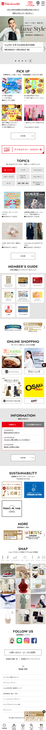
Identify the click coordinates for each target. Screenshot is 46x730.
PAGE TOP (23, 669)
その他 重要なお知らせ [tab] (33, 424)
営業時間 (4, 728)
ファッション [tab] (37, 170)
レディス (38, 560)
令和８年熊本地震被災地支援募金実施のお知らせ (23, 10)
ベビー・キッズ (25, 560)
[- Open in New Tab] (7, 571)
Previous (1, 48)
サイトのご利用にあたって (11, 677)
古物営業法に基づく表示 (10, 694)
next (44, 327)
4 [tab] (25, 60)
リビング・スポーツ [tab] (23, 177)
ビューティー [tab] (37, 177)
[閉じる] (44, 711)
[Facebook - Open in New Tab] (34, 642)
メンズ (32, 560)
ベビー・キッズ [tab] (8, 177)
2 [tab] (19, 60)
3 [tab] (22, 60)
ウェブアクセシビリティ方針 (11, 704)
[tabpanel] (23, 35)
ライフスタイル (15, 560)
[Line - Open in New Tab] (19, 642)
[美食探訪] (12, 361)
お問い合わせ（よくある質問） (23, 652)
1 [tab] (15, 60)
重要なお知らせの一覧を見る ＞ (23, 13)
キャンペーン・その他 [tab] (37, 183)
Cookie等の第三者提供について (12, 688)
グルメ (7, 560)
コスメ (2, 560)
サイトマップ (7, 710)
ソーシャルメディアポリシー (11, 699)
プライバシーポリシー (10, 683)
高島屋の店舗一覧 (12, 659)
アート (43, 560)
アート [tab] (8, 183)
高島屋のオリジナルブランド (30, 659)
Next (44, 48)
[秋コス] (34, 361)
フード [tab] (23, 170)
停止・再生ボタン (30, 61)
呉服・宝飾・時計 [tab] (23, 183)
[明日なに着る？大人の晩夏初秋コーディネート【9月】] (12, 390)
